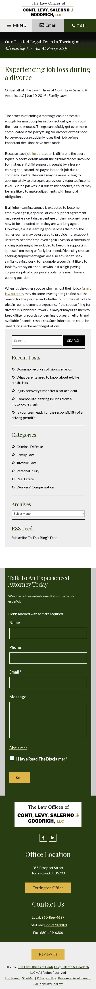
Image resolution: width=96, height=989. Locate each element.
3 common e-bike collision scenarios (44, 369)
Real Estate (25, 479)
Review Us (48, 953)
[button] (16, 24)
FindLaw (57, 984)
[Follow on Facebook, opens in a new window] (43, 838)
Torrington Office (48, 887)
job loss (32, 153)
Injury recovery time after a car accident (47, 390)
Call (82, 25)
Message (17, 696)
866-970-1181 (55, 925)
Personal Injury (28, 471)
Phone (15, 647)
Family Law (57, 95)
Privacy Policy (46, 978)
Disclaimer (18, 747)
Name (14, 622)
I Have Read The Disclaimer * (41, 758)
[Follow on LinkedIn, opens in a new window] (52, 838)
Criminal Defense (30, 446)
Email (50, 25)
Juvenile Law (26, 463)
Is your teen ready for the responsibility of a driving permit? (47, 415)
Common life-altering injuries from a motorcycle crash (42, 401)
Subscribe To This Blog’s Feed (34, 537)
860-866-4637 (53, 917)
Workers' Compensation (35, 487)
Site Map (28, 978)
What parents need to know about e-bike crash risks (45, 380)
